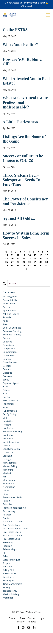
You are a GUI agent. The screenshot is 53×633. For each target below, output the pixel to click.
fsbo (5, 407)
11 (12, 255)
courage (7, 358)
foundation (8, 403)
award (6, 324)
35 (12, 265)
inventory (8, 438)
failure (6, 390)
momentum (9, 480)
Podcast (32, 621)
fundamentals (10, 410)
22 (29, 258)
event (5, 386)
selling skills (9, 570)
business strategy (12, 334)
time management (12, 583)
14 (29, 255)
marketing (8, 469)
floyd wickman (10, 400)
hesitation (8, 421)
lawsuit (7, 445)
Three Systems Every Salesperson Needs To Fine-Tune (21, 180)
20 (18, 258)
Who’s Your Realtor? (20, 44)
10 (6, 255)
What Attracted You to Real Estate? (26, 80)
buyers (6, 338)
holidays (7, 424)
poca (5, 493)
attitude (7, 317)
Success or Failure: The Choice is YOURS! (23, 158)
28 (18, 262)
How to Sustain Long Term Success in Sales (26, 235)
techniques (9, 580)
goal (5, 417)
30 (29, 262)
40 (41, 265)
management (9, 462)
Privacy (20, 621)
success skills (9, 573)
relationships (10, 549)
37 (23, 265)
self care (7, 566)
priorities (7, 504)
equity (6, 379)
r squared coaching (13, 521)
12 (18, 255)
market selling (10, 466)
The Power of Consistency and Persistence (25, 201)
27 (12, 262)
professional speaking (14, 507)
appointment (9, 310)
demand (7, 369)
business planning (12, 331)
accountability (10, 300)
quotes (6, 518)
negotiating (9, 486)
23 (35, 258)
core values (9, 355)
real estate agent (12, 525)
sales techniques (11, 559)
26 (6, 262)
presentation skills (12, 497)
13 (23, 255)
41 (46, 265)
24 (41, 258)
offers (6, 490)
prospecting (9, 511)
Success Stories (27, 618)
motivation (8, 483)
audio (6, 320)
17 (46, 255)
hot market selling (12, 431)
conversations (10, 351)
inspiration (8, 435)
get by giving (9, 414)
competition (9, 348)
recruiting (8, 542)
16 (41, 255)
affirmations (9, 303)
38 (29, 265)
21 (23, 258)
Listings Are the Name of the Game (24, 138)
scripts (6, 563)
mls (4, 476)
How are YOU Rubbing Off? (22, 61)
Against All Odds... (19, 218)
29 (23, 262)
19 (12, 258)
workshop (8, 597)
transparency (10, 590)
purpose (7, 514)
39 (35, 265)
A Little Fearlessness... (22, 121)
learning (7, 455)
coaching (7, 341)
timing (6, 587)
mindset (7, 473)
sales (5, 556)
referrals (7, 545)
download (8, 376)
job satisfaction (11, 442)
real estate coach (12, 531)
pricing (6, 500)
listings (7, 459)
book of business (12, 327)
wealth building (11, 594)
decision (7, 365)
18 (6, 258)
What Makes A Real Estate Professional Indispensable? (25, 102)
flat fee (6, 396)
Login (41, 618)
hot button (8, 428)
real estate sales (11, 538)
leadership (8, 452)
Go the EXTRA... (17, 29)
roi (4, 552)
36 (18, 265)
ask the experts (11, 313)
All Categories (10, 296)
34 (6, 265)
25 (46, 258)
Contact (12, 618)
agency (6, 307)
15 (35, 255)
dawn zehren (10, 362)
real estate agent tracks (15, 528)
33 (46, 262)
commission (9, 345)
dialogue (7, 372)
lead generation (11, 448)
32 (41, 262)
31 (35, 262)
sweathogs (8, 577)
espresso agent (11, 383)
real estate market (12, 535)
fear (5, 393)
